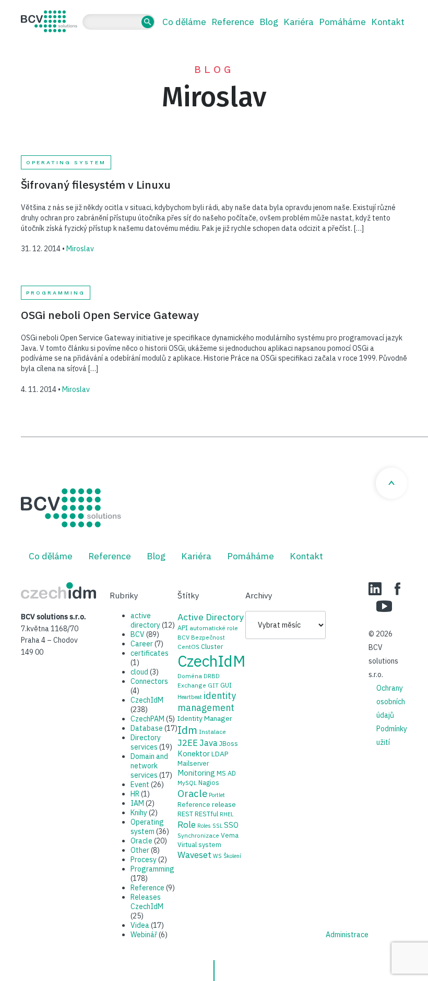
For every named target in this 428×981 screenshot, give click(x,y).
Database (146, 728)
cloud (139, 672)
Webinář (143, 934)
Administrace (347, 934)
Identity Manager (204, 718)
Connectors (149, 681)
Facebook (397, 588)
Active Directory (210, 617)
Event (139, 784)
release (224, 804)
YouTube (384, 605)
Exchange (191, 685)
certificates (149, 653)
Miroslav (80, 248)
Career (141, 643)
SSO (231, 825)
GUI (226, 685)
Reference (232, 22)
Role (186, 824)
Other (139, 850)
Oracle (141, 840)
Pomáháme (342, 22)
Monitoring (196, 773)
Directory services (145, 742)
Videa (139, 925)
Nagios (208, 782)
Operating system (66, 162)
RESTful (206, 814)
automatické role (213, 628)
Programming (55, 292)
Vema (230, 835)
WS (217, 856)
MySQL (187, 783)
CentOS (188, 647)
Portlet (217, 795)
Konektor (193, 753)
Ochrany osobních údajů (390, 701)
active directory (145, 620)
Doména (189, 676)
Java (208, 743)
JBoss (228, 743)
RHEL (226, 814)
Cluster (212, 646)
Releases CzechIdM (146, 901)
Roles (204, 825)
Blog (268, 22)
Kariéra (298, 22)
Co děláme (184, 22)
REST (185, 814)
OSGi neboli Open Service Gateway (110, 315)
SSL (217, 825)
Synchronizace (198, 835)
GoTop (391, 483)
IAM (137, 803)
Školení (232, 856)
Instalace (212, 731)
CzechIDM (58, 590)
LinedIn (375, 588)
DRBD (212, 676)
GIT (213, 685)
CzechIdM (146, 700)
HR (134, 794)
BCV (137, 634)
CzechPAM (147, 719)
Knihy (138, 812)
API (182, 627)
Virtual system (199, 844)
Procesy (143, 859)
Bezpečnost (208, 637)
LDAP (220, 753)
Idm (187, 730)
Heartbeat (189, 697)
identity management (206, 702)
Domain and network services (149, 766)
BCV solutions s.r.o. (49, 21)
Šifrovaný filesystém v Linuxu (96, 184)
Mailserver (193, 763)
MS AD (226, 773)
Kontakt (388, 22)
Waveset (194, 855)
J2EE (187, 743)
